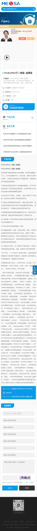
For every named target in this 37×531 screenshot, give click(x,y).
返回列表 (9, 392)
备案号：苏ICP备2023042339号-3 (19, 527)
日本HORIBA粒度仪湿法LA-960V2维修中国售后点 (18, 146)
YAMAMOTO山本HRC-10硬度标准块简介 (17, 152)
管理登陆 (21, 521)
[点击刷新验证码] (25, 478)
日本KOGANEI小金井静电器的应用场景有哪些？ (18, 140)
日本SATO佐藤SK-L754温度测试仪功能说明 (18, 134)
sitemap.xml (29, 521)
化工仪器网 (14, 521)
